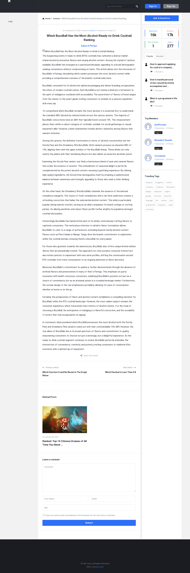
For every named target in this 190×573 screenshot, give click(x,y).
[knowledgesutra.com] (23, 6)
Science (92, 30)
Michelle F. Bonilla (163, 140)
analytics (149, 182)
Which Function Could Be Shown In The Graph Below (64, 374)
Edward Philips (89, 46)
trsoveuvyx (160, 156)
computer (159, 187)
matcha (164, 200)
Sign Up (171, 6)
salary (170, 205)
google (148, 196)
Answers (160, 56)
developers (170, 187)
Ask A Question (161, 18)
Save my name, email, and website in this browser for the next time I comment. (80, 515)
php (171, 200)
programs (162, 205)
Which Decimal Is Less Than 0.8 (120, 372)
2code (100, 567)
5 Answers (158, 90)
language (149, 200)
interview (157, 196)
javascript (167, 196)
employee (158, 191)
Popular (150, 56)
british (169, 182)
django (148, 191)
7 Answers (158, 71)
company (149, 187)
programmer (150, 205)
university (149, 209)
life (157, 200)
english (167, 191)
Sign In (153, 6)
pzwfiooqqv (160, 124)
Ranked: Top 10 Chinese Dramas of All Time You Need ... (64, 443)
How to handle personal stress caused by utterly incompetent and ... (162, 82)
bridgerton (159, 182)
